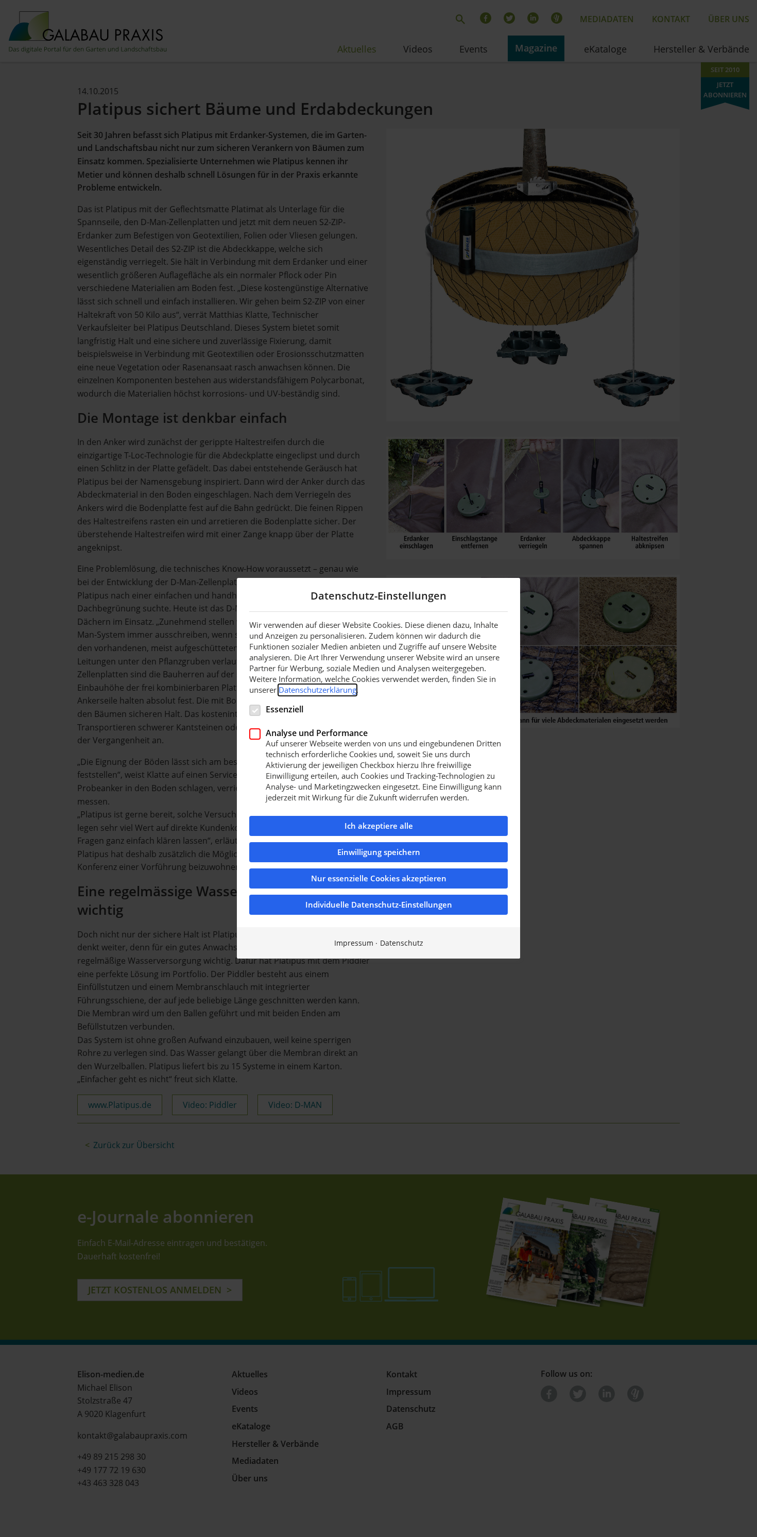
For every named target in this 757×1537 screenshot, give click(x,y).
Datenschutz (401, 943)
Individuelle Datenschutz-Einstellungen (378, 905)
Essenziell (284, 709)
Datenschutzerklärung (317, 690)
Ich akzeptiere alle (379, 826)
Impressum (353, 943)
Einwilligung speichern (378, 852)
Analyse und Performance (317, 732)
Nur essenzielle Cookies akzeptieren (378, 879)
